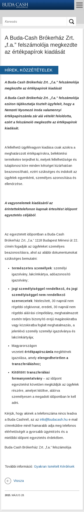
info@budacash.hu (54, 419)
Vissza (19, 481)
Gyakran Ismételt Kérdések (54, 466)
